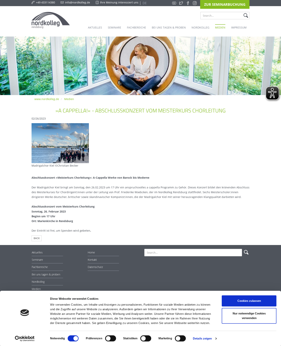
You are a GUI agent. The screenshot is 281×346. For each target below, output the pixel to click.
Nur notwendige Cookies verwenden (249, 316)
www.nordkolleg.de (46, 99)
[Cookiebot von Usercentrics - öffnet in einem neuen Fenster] (24, 338)
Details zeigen (202, 338)
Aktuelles (37, 252)
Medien (69, 99)
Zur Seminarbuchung (224, 4)
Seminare (37, 259)
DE (144, 3)
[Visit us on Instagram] (195, 3)
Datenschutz (95, 267)
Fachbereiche (40, 267)
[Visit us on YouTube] (174, 3)
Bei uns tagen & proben (46, 274)
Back (37, 238)
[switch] (110, 338)
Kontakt (92, 259)
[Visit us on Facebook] (188, 3)
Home (91, 252)
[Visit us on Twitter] (181, 3)
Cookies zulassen (249, 300)
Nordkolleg (38, 281)
